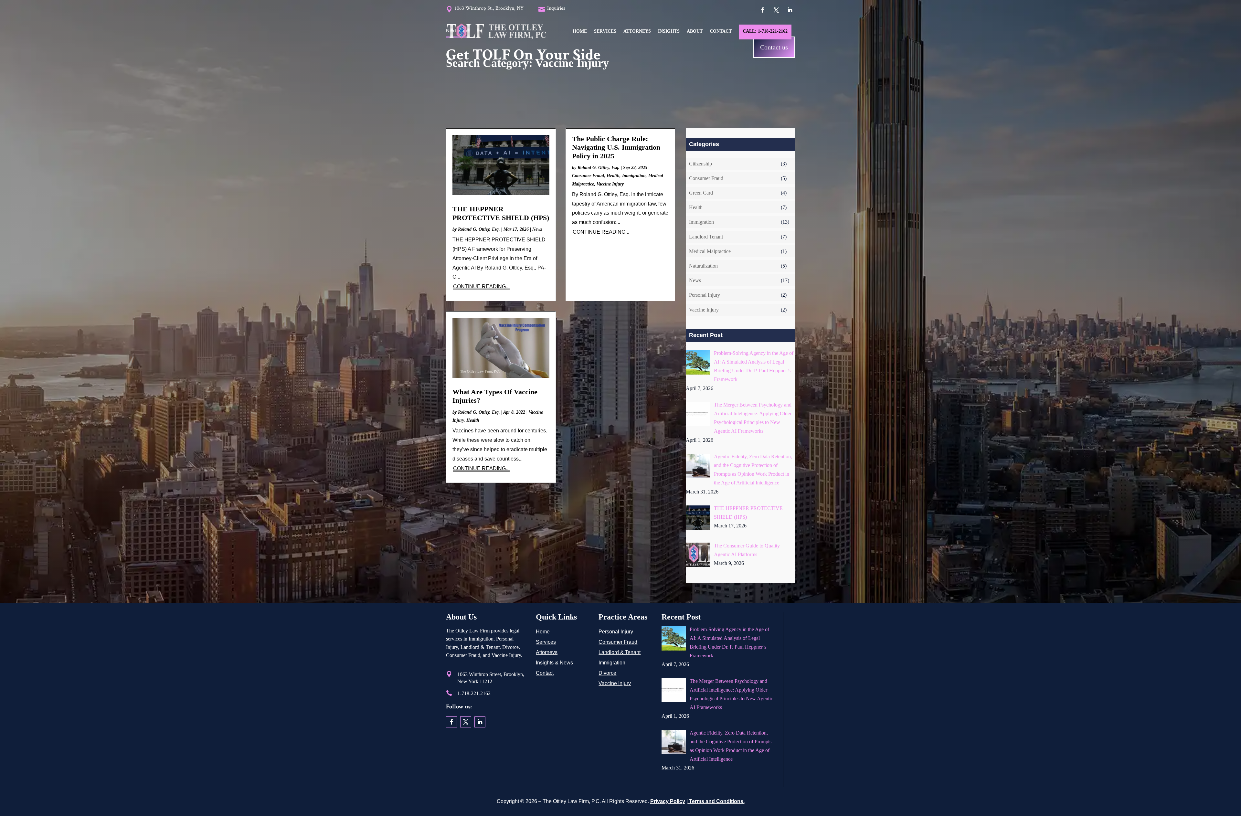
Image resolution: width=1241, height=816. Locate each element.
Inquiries (556, 8)
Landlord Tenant (706, 236)
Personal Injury (704, 295)
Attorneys (637, 31)
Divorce (607, 673)
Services (605, 31)
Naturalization (703, 266)
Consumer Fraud (588, 175)
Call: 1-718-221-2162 (765, 31)
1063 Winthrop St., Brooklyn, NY (489, 8)
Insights (669, 31)
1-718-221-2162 (474, 693)
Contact (721, 31)
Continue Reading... (481, 286)
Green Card (701, 193)
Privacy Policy (667, 801)
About (695, 31)
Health (613, 175)
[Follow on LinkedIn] (790, 10)
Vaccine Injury (610, 184)
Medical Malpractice (710, 251)
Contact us (774, 47)
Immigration (634, 175)
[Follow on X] (776, 10)
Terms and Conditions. (716, 801)
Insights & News (554, 662)
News (537, 229)
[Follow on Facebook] (763, 10)
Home (580, 31)
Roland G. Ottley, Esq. (479, 229)
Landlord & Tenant (620, 652)
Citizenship (700, 163)
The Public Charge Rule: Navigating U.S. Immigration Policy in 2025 (616, 147)
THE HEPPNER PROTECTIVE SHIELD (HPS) (500, 213)
